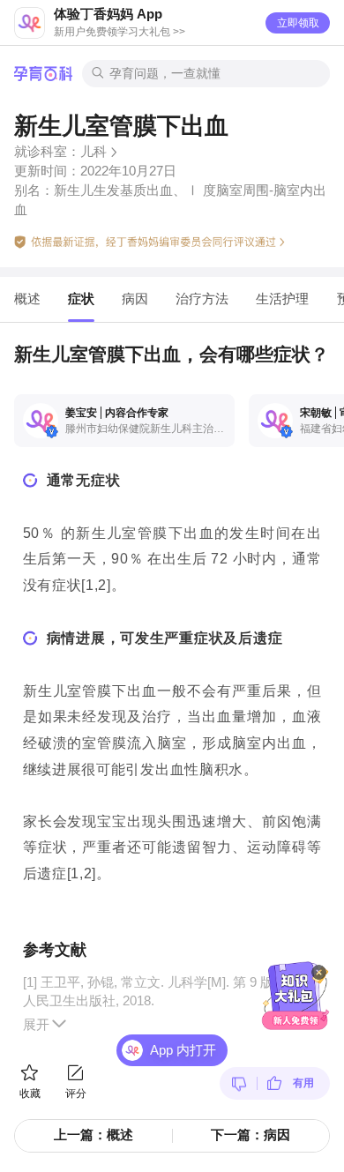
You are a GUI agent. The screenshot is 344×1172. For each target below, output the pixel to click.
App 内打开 (183, 1050)
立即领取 (298, 23)
